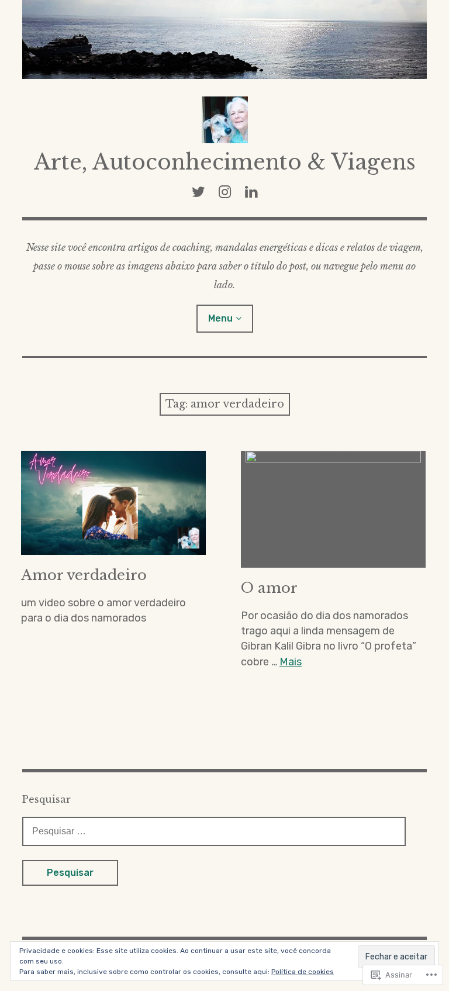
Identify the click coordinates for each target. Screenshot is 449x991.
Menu (220, 318)
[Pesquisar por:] (214, 831)
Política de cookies (302, 972)
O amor (269, 587)
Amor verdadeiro (84, 575)
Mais (290, 661)
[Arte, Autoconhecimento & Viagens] (224, 39)
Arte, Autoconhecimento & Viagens (225, 162)
